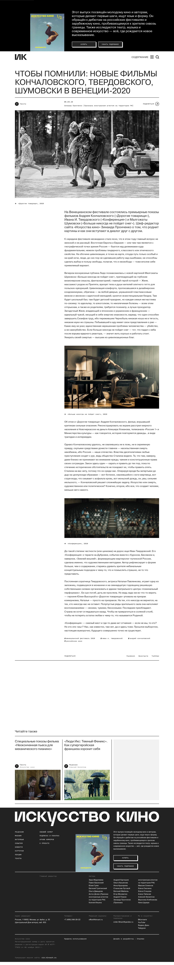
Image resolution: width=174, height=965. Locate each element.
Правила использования (75, 939)
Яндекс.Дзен (143, 925)
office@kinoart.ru (96, 919)
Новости (19, 847)
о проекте (44, 843)
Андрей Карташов (121, 880)
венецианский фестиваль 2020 (80, 638)
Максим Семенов (145, 885)
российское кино (74, 641)
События (19, 843)
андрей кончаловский (140, 638)
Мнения (18, 836)
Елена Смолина (144, 888)
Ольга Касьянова (121, 883)
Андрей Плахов (120, 897)
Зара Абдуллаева (96, 880)
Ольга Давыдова (96, 891)
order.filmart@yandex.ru (123, 922)
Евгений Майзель (121, 891)
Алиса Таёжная (144, 894)
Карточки (19, 851)
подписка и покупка (49, 836)
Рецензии (73, 765)
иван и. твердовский (112, 638)
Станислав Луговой (122, 888)
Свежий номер (46, 832)
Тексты (23, 104)
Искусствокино (27, 767)
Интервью (19, 839)
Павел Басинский (96, 883)
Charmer (140, 939)
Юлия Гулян (94, 885)
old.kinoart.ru (49, 957)
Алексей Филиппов (146, 897)
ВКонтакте (142, 919)
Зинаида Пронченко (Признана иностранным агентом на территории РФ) (98, 106)
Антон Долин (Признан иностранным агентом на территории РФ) (98, 897)
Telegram (142, 928)
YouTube (141, 922)
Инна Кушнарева (121, 885)
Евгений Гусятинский (98, 888)
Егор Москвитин (120, 894)
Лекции (18, 855)
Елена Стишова (144, 891)
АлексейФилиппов (77, 767)
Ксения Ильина (95, 902)
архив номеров (47, 839)
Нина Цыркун (143, 902)
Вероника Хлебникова (147, 900)
